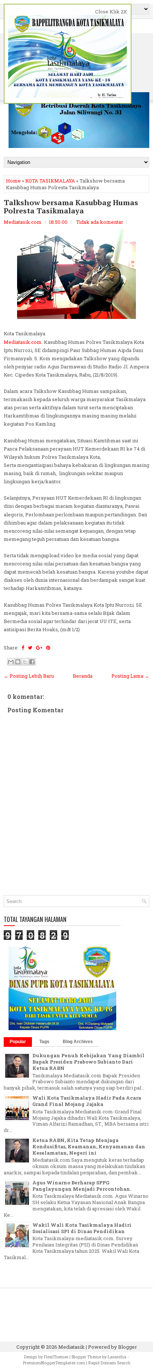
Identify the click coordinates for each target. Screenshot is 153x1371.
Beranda (82, 675)
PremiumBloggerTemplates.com (54, 1362)
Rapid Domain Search (109, 1362)
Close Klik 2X (111, 11)
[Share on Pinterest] (48, 647)
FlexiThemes (56, 1356)
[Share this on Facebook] (23, 647)
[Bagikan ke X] (25, 661)
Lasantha (117, 1356)
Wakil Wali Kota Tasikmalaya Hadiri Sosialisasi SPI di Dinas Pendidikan (81, 1228)
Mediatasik (71, 1346)
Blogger (127, 1346)
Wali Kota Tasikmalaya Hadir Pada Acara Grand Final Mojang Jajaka (86, 1100)
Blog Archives (78, 1041)
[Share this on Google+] (39, 647)
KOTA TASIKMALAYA (50, 180)
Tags (44, 1041)
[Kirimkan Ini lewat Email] (10, 661)
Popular (18, 1041)
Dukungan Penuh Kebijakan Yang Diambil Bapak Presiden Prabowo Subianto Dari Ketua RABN (88, 1061)
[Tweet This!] (30, 647)
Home (13, 180)
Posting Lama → (130, 675)
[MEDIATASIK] (62, 1028)
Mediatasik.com (23, 342)
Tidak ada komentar (99, 222)
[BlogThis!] (18, 661)
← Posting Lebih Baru (29, 675)
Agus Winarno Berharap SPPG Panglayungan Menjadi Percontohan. (81, 1185)
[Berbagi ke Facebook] (32, 661)
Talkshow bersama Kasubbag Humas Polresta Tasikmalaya (71, 207)
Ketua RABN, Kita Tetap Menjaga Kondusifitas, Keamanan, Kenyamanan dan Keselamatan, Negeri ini (88, 1146)
